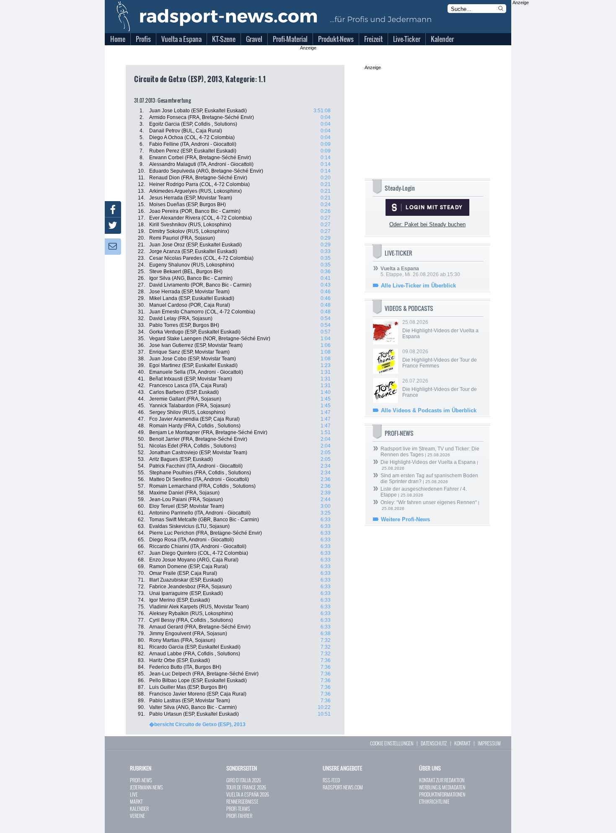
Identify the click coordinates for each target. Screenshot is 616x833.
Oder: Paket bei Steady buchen (427, 224)
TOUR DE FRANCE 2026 (246, 787)
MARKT (136, 801)
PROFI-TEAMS (238, 808)
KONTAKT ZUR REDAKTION (441, 780)
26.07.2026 (439, 388)
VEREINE (137, 815)
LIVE (134, 794)
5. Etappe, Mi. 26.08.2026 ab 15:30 (420, 271)
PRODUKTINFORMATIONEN (442, 794)
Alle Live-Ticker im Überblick (418, 285)
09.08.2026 (439, 359)
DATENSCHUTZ (434, 743)
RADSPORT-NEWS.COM (343, 787)
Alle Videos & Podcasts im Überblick (428, 410)
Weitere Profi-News (405, 519)
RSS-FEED (331, 780)
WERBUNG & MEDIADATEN (442, 787)
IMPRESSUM (489, 743)
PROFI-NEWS (141, 780)
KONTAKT (462, 743)
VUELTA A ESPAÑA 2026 (247, 794)
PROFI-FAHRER (239, 815)
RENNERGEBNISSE (242, 801)
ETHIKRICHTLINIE (434, 801)
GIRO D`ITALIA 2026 (243, 780)
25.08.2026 (440, 329)
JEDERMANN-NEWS (146, 787)
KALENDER (139, 808)
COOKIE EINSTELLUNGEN (391, 743)
